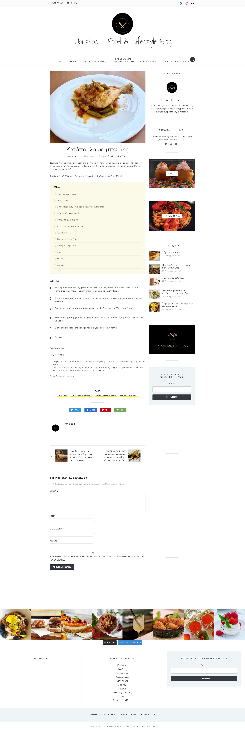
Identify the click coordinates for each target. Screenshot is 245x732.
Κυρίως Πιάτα (121, 156)
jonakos (75, 156)
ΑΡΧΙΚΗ (59, 62)
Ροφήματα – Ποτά (122, 700)
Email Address (57, 529)
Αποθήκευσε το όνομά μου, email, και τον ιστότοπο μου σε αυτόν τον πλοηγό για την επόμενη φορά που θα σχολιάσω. (97, 558)
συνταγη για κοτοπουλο (106, 396)
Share (92, 410)
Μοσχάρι (122, 685)
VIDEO (186, 62)
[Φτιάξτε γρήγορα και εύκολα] (76, 624)
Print (122, 410)
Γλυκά (122, 696)
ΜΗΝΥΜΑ (54, 491)
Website (53, 541)
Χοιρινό (122, 689)
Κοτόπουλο (109, 156)
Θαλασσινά (122, 677)
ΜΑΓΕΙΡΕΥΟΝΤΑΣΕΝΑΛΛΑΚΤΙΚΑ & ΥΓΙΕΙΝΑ (122, 60)
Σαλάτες (122, 669)
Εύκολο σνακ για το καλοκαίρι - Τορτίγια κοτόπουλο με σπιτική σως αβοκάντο (81, 456)
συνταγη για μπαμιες (129, 396)
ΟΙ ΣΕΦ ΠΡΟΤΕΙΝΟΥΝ (94, 62)
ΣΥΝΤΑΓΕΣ (73, 62)
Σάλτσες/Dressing (122, 692)
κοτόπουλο (62, 396)
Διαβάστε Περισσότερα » (176, 112)
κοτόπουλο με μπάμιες (82, 396)
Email (172, 384)
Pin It (107, 410)
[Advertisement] (172, 429)
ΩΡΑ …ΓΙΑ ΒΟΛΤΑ (148, 62)
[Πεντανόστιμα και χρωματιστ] (199, 624)
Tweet (76, 410)
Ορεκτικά (122, 665)
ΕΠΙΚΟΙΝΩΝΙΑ (72, 3)
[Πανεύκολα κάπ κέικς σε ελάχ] (107, 624)
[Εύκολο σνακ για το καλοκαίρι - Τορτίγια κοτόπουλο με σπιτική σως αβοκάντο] (61, 456)
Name (52, 516)
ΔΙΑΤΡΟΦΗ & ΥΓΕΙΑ (169, 62)
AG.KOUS (152, 727)
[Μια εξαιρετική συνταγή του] (15, 624)
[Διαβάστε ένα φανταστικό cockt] (137, 624)
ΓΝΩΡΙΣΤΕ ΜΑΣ (57, 3)
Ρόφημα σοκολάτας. (173, 278)
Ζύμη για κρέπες (171, 252)
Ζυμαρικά (122, 673)
